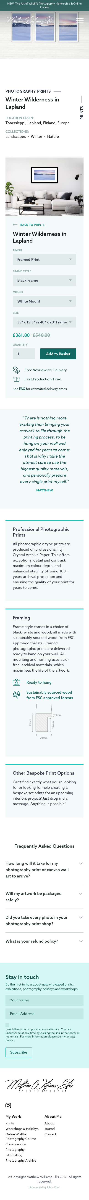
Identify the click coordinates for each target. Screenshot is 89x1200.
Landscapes (15, 136)
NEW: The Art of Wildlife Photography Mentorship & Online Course (44, 5)
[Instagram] (39, 1105)
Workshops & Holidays (22, 1128)
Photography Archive (21, 1160)
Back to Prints (32, 225)
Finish (17, 250)
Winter (36, 136)
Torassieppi (15, 123)
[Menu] (80, 21)
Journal (49, 1128)
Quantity (20, 345)
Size (16, 313)
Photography (15, 1149)
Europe (64, 123)
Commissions (15, 1144)
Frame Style (22, 271)
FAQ (22, 389)
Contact (50, 1134)
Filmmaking (13, 1155)
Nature (53, 136)
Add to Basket (58, 354)
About (49, 1123)
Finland (49, 123)
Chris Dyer (53, 1187)
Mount (18, 292)
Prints (81, 112)
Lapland (34, 123)
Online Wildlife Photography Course (20, 1136)
